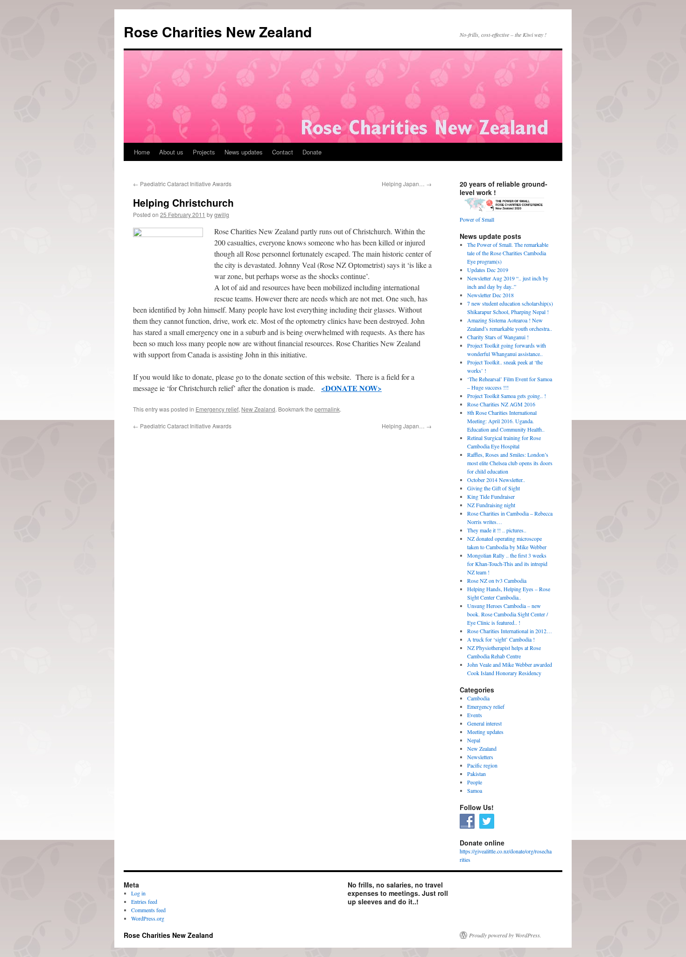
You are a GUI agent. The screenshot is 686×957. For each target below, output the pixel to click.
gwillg (221, 214)
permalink (327, 409)
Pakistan (476, 773)
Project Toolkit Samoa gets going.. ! (506, 395)
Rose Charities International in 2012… (509, 631)
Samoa (474, 790)
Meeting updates (485, 731)
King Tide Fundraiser (491, 496)
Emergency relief (217, 409)
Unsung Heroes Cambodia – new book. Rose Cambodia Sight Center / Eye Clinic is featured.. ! (507, 614)
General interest (484, 723)
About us (171, 151)
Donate (312, 151)
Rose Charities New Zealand (218, 31)
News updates (243, 151)
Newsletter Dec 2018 (490, 295)
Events (474, 715)
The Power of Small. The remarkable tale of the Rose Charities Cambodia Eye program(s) (507, 253)
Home (142, 151)
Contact (282, 151)
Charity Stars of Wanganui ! (498, 337)
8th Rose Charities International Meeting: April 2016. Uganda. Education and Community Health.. (506, 421)
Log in (138, 893)
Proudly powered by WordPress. (505, 935)
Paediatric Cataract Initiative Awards (182, 184)
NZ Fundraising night (491, 505)
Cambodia (478, 698)
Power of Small (477, 219)
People (474, 782)
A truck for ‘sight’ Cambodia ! (501, 639)
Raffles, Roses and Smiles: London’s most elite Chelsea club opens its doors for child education (510, 463)
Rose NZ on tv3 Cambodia (496, 580)
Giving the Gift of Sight (493, 488)
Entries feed (144, 901)
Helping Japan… (407, 184)
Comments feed (148, 910)
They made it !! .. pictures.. (496, 530)
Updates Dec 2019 (487, 269)
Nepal (473, 740)
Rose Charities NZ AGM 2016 (501, 404)
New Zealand (258, 409)
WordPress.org (147, 918)
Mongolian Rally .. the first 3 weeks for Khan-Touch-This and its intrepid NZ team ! (507, 564)
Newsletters (480, 757)
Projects (204, 151)
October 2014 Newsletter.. (496, 479)
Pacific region (482, 765)
